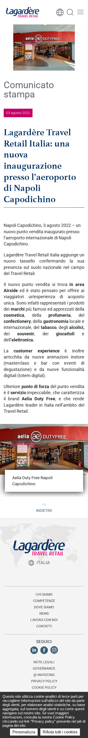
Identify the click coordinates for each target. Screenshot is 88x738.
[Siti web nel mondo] (60, 12)
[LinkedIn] (34, 650)
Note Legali (44, 662)
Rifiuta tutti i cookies (60, 732)
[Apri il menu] (80, 12)
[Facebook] (44, 650)
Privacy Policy (44, 681)
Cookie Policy (44, 687)
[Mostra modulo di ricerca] (70, 12)
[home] (23, 12)
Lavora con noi (44, 620)
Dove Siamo (44, 607)
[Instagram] (54, 650)
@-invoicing (44, 675)
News (44, 613)
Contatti (44, 626)
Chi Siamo (44, 594)
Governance (44, 668)
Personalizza (23, 732)
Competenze (44, 601)
